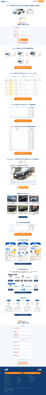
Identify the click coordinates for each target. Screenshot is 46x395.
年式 (14, 331)
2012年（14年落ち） (11, 226)
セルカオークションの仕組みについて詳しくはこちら (22, 292)
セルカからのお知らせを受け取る (23, 359)
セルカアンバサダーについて (20, 378)
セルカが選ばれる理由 (7, 378)
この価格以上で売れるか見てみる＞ (23, 98)
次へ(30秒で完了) (23, 39)
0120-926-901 (35, 1)
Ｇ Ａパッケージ (11, 111)
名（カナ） (15, 345)
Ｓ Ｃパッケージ (11, 108)
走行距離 (15, 34)
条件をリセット (33, 76)
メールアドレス (16, 348)
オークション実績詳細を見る (32, 184)
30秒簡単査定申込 (41, 1)
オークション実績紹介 (31, 378)
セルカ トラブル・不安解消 (7, 384)
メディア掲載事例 (19, 379)
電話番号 (15, 352)
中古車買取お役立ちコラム (32, 379)
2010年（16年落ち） (11, 229)
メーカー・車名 (16, 27)
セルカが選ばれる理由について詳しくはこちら (23, 263)
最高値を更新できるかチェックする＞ (23, 67)
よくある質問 (6, 385)
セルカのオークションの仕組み (8, 379)
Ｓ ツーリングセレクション (12, 114)
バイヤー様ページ (19, 384)
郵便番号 (15, 355)
